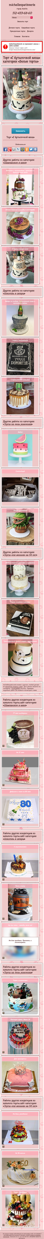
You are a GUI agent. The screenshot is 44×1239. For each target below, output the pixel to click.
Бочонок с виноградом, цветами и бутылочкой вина (20, 171)
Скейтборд (20, 471)
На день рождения (20, 1114)
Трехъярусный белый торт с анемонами (20, 641)
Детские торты (14, 28)
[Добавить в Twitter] (31, 149)
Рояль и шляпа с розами (20, 602)
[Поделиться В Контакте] (35, 149)
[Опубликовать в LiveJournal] (18, 149)
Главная (17, 36)
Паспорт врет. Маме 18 (20, 1019)
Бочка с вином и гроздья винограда (20, 210)
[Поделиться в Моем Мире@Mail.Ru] (22, 149)
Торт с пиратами (20, 980)
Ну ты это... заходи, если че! (20, 925)
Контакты (25, 36)
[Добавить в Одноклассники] (27, 149)
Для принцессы (20, 1059)
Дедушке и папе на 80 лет (20, 792)
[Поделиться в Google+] (10, 149)
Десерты (30, 31)
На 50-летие (20, 1153)
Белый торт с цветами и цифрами (20, 563)
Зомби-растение (20, 510)
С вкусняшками (20, 847)
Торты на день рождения (18, 424)
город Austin (22, 9)
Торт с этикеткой (20, 340)
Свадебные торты (28, 28)
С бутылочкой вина (20, 249)
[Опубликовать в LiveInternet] (14, 149)
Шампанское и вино (15, 162)
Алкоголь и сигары (14, 293)
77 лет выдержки (20, 713)
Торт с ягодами (20, 1192)
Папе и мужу (20, 886)
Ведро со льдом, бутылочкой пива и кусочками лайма (20, 302)
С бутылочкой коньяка (20, 380)
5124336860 (15, 688)
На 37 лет (20, 752)
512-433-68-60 (22, 13)
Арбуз (20, 432)
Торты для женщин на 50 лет (20, 555)
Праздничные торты (17, 31)
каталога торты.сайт (14, 687)
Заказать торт (22, 21)
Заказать (20, 131)
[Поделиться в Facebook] (5, 149)
